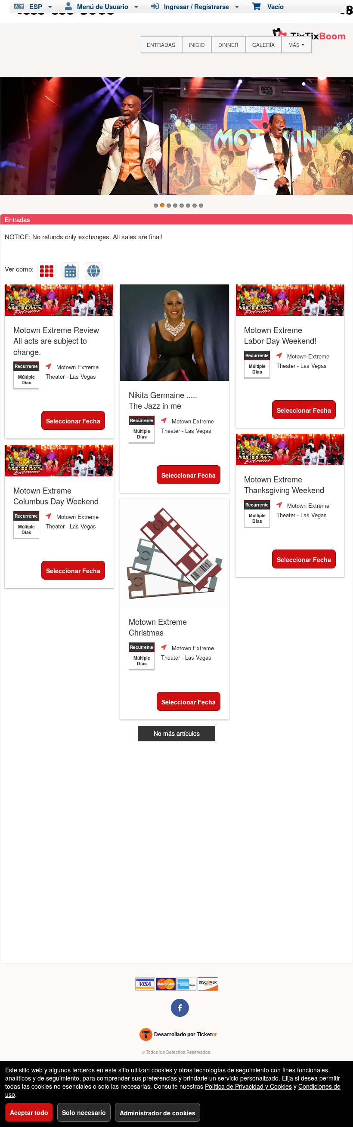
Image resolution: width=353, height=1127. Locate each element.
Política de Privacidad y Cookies (248, 1086)
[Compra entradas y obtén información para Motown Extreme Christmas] (174, 553)
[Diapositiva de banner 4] (175, 205)
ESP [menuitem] (34, 6)
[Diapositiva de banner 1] (155, 205)
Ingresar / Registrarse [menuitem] (195, 6)
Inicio (196, 44)
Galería (263, 44)
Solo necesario (84, 1112)
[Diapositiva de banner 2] (162, 205)
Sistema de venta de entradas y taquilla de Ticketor (178, 1036)
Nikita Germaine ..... (163, 400)
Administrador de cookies (157, 1112)
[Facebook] (180, 1007)
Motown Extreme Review (56, 340)
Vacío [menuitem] (272, 6)
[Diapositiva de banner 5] (181, 205)
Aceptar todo (29, 1112)
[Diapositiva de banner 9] (176, 136)
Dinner (228, 44)
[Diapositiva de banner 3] (168, 205)
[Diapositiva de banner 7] (194, 205)
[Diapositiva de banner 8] (201, 205)
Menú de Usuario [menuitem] (101, 6)
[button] (46, 271)
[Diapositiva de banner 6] (188, 205)
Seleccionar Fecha (73, 421)
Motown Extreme (280, 335)
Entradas (161, 44)
